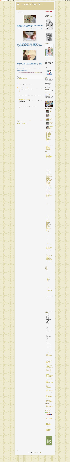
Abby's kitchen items (48, 133)
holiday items (47, 141)
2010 (46, 297)
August (47, 280)
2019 (46, 266)
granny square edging (48, 173)
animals (47, 205)
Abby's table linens (48, 136)
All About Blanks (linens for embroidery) (49, 352)
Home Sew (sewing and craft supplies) (49, 372)
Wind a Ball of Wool (48, 158)
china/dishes (47, 138)
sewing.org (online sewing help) (49, 401)
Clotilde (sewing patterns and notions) (49, 364)
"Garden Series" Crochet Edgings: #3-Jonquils (51, 123)
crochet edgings (47, 214)
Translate (51, 16)
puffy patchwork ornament (49, 179)
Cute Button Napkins (48, 256)
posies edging (47, 177)
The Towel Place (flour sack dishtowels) (49, 395)
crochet (47, 213)
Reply (19, 85)
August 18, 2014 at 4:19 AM (27, 99)
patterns (47, 232)
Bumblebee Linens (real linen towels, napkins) (49, 361)
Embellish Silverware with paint (49, 254)
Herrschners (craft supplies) (49, 371)
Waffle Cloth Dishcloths (48, 258)
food (46, 218)
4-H (19, 78)
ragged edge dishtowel (48, 182)
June (47, 282)
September (48, 279)
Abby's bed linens (48, 132)
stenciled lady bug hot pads (49, 188)
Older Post (41, 120)
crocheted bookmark (48, 147)
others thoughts (47, 231)
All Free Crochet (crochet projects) (49, 354)
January (48, 288)
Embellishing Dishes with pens (49, 255)
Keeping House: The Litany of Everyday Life (49, 405)
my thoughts (47, 229)
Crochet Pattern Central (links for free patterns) (49, 366)
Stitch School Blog (37, 72)
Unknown (20, 87)
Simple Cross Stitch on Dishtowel (48, 249)
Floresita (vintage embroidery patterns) (49, 367)
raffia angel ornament (48, 180)
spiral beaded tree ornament (49, 186)
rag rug (47, 181)
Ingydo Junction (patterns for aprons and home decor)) (49, 376)
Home (30, 120)
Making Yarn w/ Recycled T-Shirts (49, 260)
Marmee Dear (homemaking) (49, 379)
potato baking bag (48, 178)
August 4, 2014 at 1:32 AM (24, 87)
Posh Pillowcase (48, 257)
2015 (46, 270)
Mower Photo (47, 434)
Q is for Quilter (48, 422)
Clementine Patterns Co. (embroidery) (48, 362)
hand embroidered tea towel (49, 174)
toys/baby (47, 143)
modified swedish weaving (49, 176)
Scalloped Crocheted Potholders (49, 250)
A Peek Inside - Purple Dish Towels (50, 292)
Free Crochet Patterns (47, 410)
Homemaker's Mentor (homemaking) (48, 374)
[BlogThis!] (18, 77)
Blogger (41, 452)
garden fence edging (48, 171)
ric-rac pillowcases (48, 183)
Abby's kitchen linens (48, 134)
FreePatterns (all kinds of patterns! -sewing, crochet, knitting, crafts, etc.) (49, 370)
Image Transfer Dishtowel (49, 247)
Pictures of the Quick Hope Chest (49, 95)
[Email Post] (29, 76)
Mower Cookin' (48, 428)
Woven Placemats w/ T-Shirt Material (49, 261)
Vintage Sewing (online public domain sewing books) (49, 400)
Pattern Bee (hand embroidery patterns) (49, 384)
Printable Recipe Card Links (49, 244)
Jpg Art (19, 90)
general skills (47, 140)
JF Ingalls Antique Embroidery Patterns (49, 378)
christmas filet (47, 161)
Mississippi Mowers (48, 429)
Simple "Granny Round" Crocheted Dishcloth (51, 127)
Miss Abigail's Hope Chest (30, 4)
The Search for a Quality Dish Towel (49, 290)
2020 (46, 265)
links (46, 227)
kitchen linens (47, 226)
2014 (46, 271)
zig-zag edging (47, 196)
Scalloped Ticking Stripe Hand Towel (49, 154)
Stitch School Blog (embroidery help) (49, 391)
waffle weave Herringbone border (49, 192)
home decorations (48, 142)
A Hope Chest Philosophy (49, 289)
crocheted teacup (48, 148)
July (47, 281)
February (48, 287)
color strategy (47, 212)
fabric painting (47, 216)
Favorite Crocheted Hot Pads (50, 115)
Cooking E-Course (48, 243)
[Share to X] (19, 77)
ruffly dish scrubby (48, 184)
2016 (46, 269)
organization (47, 230)
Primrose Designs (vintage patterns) (49, 386)
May (47, 283)
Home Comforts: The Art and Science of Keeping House (49, 406)
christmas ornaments (48, 139)
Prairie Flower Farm (48, 420)
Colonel (36, 452)
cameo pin (47, 146)
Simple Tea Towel (48, 155)
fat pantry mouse (48, 169)
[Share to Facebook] (20, 77)
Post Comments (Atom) (22, 121)
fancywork (47, 217)
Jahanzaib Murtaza (21, 99)
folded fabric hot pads (48, 170)
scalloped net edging (48, 185)
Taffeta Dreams (48, 423)
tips (46, 239)
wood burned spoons (48, 193)
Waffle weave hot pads (48, 157)
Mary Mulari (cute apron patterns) (49, 381)
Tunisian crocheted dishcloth (49, 156)
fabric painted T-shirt (48, 168)
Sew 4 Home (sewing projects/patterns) (48, 387)
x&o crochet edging (48, 194)
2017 (46, 268)
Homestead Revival (48, 424)
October (48, 278)
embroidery (25, 78)
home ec (47, 225)
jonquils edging (47, 175)
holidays (47, 223)
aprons (46, 206)
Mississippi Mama (48, 430)
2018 (46, 267)
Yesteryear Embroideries (49, 418)
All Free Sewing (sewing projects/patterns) (49, 356)
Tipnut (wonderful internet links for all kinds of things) (49, 397)
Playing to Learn (48, 431)
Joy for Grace (47, 419)
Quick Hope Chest (48, 204)
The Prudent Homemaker (49, 393)
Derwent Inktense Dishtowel (49, 152)
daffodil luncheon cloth (48, 149)
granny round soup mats (48, 172)
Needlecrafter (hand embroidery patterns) (49, 382)
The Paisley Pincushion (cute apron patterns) (49, 392)
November (48, 277)
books (46, 137)
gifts (46, 221)
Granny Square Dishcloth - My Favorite (51, 119)
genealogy (47, 219)
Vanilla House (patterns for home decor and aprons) (49, 398)
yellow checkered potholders (49, 195)
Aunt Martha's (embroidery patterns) (49, 359)
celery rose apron (48, 160)
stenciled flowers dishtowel (49, 187)
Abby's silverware (48, 135)
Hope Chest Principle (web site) (49, 375)
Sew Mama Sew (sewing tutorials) (48, 389)
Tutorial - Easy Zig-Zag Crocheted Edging (51, 111)
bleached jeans (47, 159)
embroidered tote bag (22, 78)
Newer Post (18, 120)
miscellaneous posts (48, 228)
